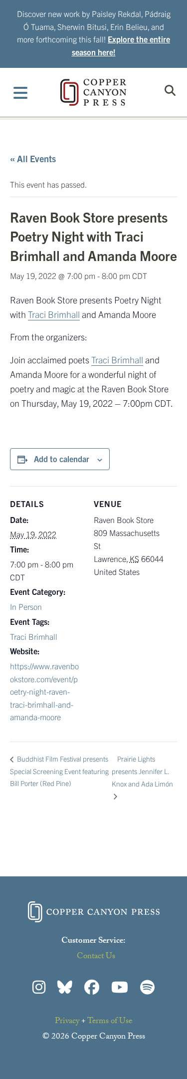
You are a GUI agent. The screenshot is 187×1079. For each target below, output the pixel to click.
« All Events (33, 158)
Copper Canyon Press (93, 92)
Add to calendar (61, 459)
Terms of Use (109, 1022)
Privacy (67, 1022)
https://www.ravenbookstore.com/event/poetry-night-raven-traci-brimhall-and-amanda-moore (44, 691)
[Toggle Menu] (20, 92)
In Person (26, 606)
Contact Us (96, 957)
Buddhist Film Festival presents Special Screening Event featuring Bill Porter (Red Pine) (59, 771)
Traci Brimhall (54, 314)
